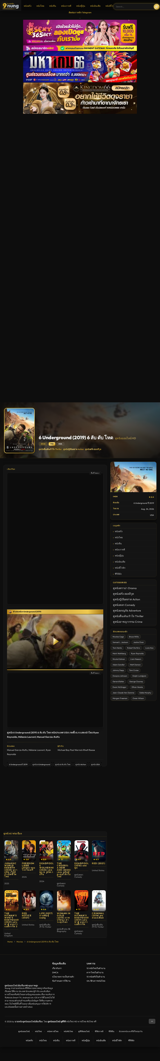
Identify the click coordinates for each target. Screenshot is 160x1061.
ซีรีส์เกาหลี (99, 1031)
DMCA (55, 972)
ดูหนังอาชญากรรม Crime (127, 621)
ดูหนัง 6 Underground (41, 764)
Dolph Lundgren (139, 676)
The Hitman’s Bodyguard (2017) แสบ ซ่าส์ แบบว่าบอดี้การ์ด (82, 919)
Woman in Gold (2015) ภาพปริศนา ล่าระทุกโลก (63, 917)
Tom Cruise (133, 670)
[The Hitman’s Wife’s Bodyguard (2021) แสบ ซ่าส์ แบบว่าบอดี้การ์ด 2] (11, 900)
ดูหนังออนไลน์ (24, 1031)
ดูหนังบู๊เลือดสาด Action (73, 449)
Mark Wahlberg (119, 653)
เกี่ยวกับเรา (57, 968)
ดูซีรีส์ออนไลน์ (84, 1031)
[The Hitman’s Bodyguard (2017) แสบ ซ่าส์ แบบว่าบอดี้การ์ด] (81, 900)
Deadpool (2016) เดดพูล (81, 865)
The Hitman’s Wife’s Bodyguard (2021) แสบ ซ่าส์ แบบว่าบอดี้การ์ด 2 (12, 920)
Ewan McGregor (119, 687)
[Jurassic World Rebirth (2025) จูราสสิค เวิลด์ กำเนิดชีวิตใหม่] (11, 850)
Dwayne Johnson (120, 676)
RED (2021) (98, 863)
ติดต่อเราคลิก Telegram (80, 12)
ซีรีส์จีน (111, 1031)
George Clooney (136, 681)
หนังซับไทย (68, 1031)
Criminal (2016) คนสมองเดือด (98, 915)
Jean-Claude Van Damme (123, 693)
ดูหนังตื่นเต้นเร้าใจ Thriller (50, 449)
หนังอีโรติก (110, 6)
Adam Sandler (119, 664)
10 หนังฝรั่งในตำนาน (96, 976)
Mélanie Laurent (37, 750)
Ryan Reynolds (137, 653)
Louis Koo (149, 648)
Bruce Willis (134, 636)
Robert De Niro (133, 648)
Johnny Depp (118, 670)
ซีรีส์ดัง (118, 573)
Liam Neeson (135, 659)
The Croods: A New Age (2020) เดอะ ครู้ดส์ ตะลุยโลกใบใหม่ (64, 870)
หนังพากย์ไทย (52, 1031)
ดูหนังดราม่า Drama (125, 588)
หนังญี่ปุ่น (80, 6)
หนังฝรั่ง (27, 6)
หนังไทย (40, 6)
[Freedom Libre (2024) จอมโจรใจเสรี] (29, 850)
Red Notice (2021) (26, 915)
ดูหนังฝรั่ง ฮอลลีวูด (93, 449)
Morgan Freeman (120, 698)
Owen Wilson (138, 698)
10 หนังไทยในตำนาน (96, 968)
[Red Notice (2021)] (29, 900)
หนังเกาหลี (66, 6)
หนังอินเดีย (95, 6)
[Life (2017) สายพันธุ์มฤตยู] (46, 900)
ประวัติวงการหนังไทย (96, 981)
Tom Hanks (117, 648)
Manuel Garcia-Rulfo (17, 750)
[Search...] (156, 6)
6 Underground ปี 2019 (18, 764)
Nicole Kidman (119, 659)
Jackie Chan (138, 642)
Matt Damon (135, 664)
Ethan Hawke (137, 687)
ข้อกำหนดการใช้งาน (61, 981)
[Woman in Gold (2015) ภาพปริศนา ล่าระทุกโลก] (64, 900)
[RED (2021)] (99, 850)
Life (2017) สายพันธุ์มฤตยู (46, 915)
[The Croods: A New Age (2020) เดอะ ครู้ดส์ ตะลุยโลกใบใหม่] (64, 850)
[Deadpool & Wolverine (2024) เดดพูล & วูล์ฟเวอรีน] (46, 850)
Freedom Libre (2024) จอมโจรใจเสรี (28, 866)
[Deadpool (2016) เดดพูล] (81, 850)
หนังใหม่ (38, 1031)
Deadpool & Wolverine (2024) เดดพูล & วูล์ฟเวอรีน (47, 869)
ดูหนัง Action (80, 764)
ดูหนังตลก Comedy (124, 605)
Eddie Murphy (145, 693)
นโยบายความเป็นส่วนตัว (63, 976)
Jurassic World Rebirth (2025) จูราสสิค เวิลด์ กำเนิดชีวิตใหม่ (10, 870)
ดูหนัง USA (95, 764)
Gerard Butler (118, 681)
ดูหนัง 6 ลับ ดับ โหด (62, 764)
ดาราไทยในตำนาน (95, 972)
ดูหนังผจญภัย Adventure (127, 610)
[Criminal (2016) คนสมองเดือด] (99, 900)
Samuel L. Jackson (120, 642)
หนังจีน (52, 6)
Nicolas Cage (118, 636)
